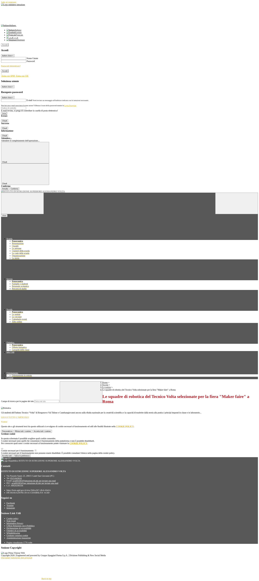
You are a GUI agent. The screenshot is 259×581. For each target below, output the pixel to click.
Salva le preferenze (22, 456)
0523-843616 (16, 478)
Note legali (11, 521)
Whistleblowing (13, 533)
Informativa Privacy (14, 523)
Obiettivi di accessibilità (16, 530)
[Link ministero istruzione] (13, 5)
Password (31, 61)
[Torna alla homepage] (129, 191)
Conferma (14, 189)
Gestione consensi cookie (17, 535)
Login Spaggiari (70, 105)
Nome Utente (32, 58)
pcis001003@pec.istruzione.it (35, 483)
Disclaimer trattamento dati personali (16, 558)
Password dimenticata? (11, 66)
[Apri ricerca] (236, 203)
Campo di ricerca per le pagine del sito (17, 401)
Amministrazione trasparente (18, 538)
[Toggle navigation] (22, 203)
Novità (105, 385)
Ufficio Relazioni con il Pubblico (20, 526)
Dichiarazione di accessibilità (18, 528)
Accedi (5, 45)
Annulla (5, 189)
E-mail (29, 100)
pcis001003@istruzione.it (34, 481)
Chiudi (4, 121)
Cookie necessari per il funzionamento (17, 450)
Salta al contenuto (8, 2)
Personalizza (7, 431)
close (4, 216)
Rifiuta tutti (23, 431)
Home (105, 382)
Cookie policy (12, 518)
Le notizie (106, 387)
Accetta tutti (42, 431)
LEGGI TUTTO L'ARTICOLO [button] (15, 417)
